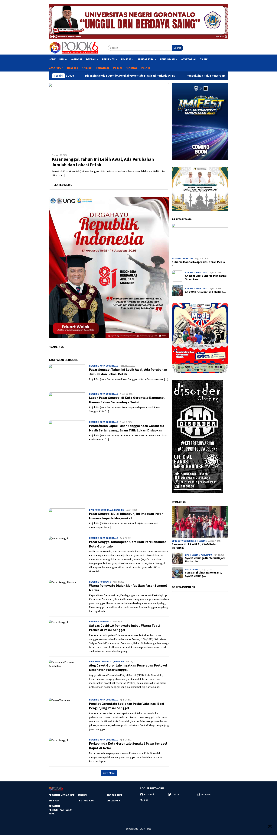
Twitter (175, 794)
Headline (94, 365)
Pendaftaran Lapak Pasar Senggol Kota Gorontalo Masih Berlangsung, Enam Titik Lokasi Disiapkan (126, 428)
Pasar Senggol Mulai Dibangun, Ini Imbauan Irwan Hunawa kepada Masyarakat (126, 515)
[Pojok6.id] (74, 47)
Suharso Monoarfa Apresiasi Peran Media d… (198, 263)
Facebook (149, 794)
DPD (187, 555)
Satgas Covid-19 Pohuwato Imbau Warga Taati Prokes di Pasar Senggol (124, 627)
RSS (146, 800)
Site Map (54, 800)
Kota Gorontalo (109, 365)
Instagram (206, 794)
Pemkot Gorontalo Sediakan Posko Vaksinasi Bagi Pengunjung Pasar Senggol (126, 705)
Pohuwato (105, 582)
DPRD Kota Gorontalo (101, 510)
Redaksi (82, 795)
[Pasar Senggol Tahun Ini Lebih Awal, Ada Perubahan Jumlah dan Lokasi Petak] (109, 117)
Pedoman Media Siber (62, 795)
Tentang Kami (85, 800)
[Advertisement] (109, 475)
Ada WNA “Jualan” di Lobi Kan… (205, 292)
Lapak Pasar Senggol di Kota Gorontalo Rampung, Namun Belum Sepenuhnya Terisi (127, 399)
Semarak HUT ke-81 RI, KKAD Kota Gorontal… (194, 546)
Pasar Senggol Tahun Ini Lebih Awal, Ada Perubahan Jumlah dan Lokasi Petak (103, 162)
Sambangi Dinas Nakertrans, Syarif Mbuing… (203, 574)
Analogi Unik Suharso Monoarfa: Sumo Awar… (205, 277)
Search (177, 47)
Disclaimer (113, 800)
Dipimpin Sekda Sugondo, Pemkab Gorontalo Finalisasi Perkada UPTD (95, 75)
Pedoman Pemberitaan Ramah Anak (61, 810)
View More (109, 773)
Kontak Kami (114, 795)
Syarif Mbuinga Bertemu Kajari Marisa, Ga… (205, 559)
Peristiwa (187, 258)
